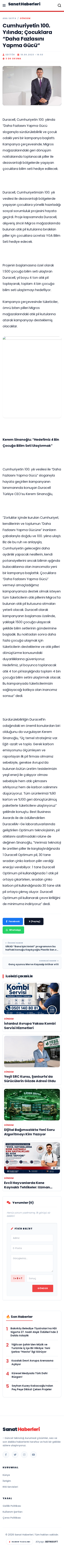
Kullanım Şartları (12, 1511)
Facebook (14, 921)
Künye (6, 1475)
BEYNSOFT (51, 1541)
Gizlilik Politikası (12, 1506)
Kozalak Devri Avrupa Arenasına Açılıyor (32, 1362)
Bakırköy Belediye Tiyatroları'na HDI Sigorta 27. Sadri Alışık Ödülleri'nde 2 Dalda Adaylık (34, 1332)
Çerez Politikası (12, 1517)
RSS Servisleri (10, 1486)
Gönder (43, 1288)
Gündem (25, 18)
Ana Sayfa (9, 18)
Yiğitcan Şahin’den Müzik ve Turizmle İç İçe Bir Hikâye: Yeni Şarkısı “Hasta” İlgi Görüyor (30, 1348)
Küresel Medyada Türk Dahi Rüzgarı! (29, 1375)
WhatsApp (15, 930)
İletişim (7, 1481)
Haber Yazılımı (21, 1541)
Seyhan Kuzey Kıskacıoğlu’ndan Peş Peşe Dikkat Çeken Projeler (32, 1387)
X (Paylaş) (34, 921)
